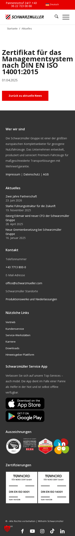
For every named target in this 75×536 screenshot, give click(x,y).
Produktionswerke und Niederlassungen (31, 299)
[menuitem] (52, 4)
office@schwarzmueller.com (24, 283)
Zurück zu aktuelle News (25, 95)
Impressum (13, 174)
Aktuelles (27, 28)
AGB (46, 174)
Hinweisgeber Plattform (20, 354)
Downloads (12, 348)
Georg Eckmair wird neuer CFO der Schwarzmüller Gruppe (37, 218)
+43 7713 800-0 (16, 267)
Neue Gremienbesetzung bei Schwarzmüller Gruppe (33, 232)
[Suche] (54, 16)
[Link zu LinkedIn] (62, 531)
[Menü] (63, 16)
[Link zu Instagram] (42, 531)
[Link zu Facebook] (22, 531)
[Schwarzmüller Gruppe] (25, 16)
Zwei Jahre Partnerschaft (21, 196)
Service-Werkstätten (18, 335)
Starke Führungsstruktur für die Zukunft (30, 206)
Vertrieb (10, 322)
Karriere (11, 341)
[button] (7, 529)
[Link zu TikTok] (52, 531)
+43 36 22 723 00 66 (24, 4)
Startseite (12, 28)
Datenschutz (31, 174)
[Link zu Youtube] (32, 531)
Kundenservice (15, 329)
